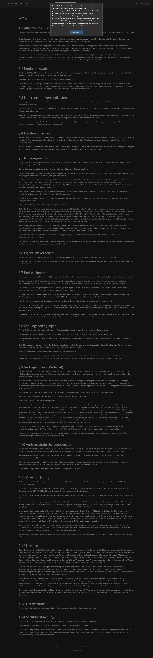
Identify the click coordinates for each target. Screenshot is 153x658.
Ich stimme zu (76, 32)
